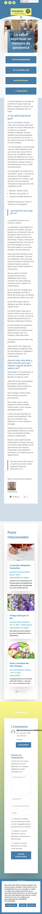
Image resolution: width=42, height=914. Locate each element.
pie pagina (25, 577)
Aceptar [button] (22, 905)
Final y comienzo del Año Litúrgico (19, 664)
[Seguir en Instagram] (13, 2)
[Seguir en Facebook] (5, 2)
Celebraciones (26, 625)
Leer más (8, 909)
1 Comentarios (21, 91)
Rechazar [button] (32, 905)
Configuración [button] (11, 905)
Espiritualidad (22, 80)
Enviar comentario (21, 855)
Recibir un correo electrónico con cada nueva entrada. (19, 846)
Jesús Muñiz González (21, 572)
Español (26, 1)
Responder (23, 745)
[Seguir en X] (9, 2)
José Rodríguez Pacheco (22, 670)
